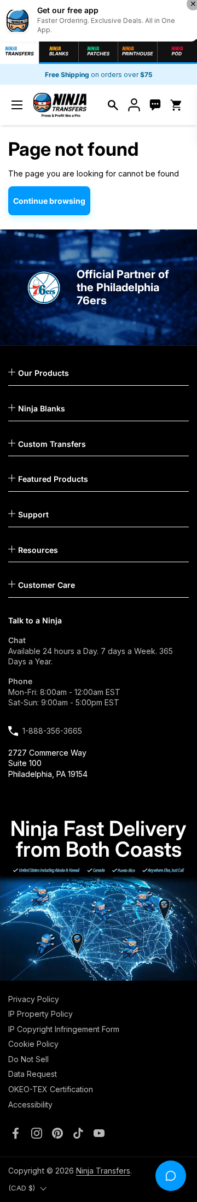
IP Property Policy (40, 1013)
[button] (113, 105)
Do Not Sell (28, 1059)
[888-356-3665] (155, 104)
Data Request (32, 1074)
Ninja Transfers (103, 1170)
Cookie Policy (33, 1043)
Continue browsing (49, 200)
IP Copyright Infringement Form (63, 1029)
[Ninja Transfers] (59, 105)
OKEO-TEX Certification (50, 1089)
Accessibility (30, 1104)
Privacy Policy (33, 999)
